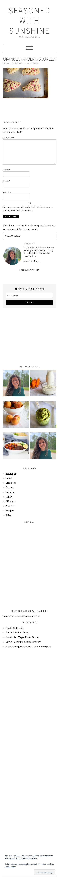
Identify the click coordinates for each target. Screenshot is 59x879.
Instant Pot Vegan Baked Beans (22, 637)
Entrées (10, 492)
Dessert (10, 487)
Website (7, 192)
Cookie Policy (10, 867)
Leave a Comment (31, 63)
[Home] (16, 385)
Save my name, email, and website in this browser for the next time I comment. (28, 208)
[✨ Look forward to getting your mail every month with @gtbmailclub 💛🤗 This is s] (16, 538)
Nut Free (10, 505)
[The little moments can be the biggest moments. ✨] (16, 593)
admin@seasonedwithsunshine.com (21, 616)
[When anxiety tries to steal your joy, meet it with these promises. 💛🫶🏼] (16, 566)
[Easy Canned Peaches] (16, 416)
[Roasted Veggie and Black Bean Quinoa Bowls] (16, 447)
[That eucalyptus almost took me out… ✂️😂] (43, 538)
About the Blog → (32, 260)
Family (9, 496)
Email (6, 180)
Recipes (10, 510)
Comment (9, 137)
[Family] (43, 447)
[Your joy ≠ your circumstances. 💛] (43, 593)
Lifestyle (10, 501)
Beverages (11, 473)
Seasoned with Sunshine (30, 20)
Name (6, 169)
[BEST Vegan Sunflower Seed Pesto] (43, 416)
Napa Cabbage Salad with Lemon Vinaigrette (29, 646)
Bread (9, 478)
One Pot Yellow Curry (17, 632)
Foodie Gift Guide (15, 627)
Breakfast (11, 482)
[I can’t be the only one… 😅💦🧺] (43, 566)
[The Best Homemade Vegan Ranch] (43, 385)
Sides (8, 515)
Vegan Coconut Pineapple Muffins (23, 641)
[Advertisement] (31, 114)
